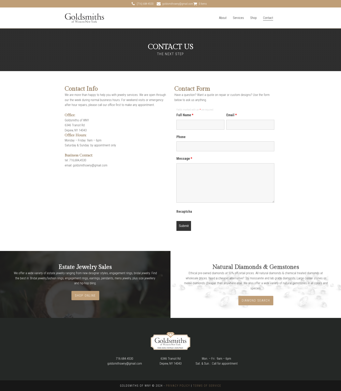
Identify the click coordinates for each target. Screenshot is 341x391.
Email (231, 115)
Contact (268, 18)
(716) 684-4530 (145, 3)
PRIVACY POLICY (178, 385)
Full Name (184, 115)
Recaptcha (184, 211)
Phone (180, 137)
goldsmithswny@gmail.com (177, 3)
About (223, 18)
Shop (253, 18)
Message (184, 158)
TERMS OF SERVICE (207, 385)
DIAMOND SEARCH (256, 300)
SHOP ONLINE (85, 295)
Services (238, 18)
